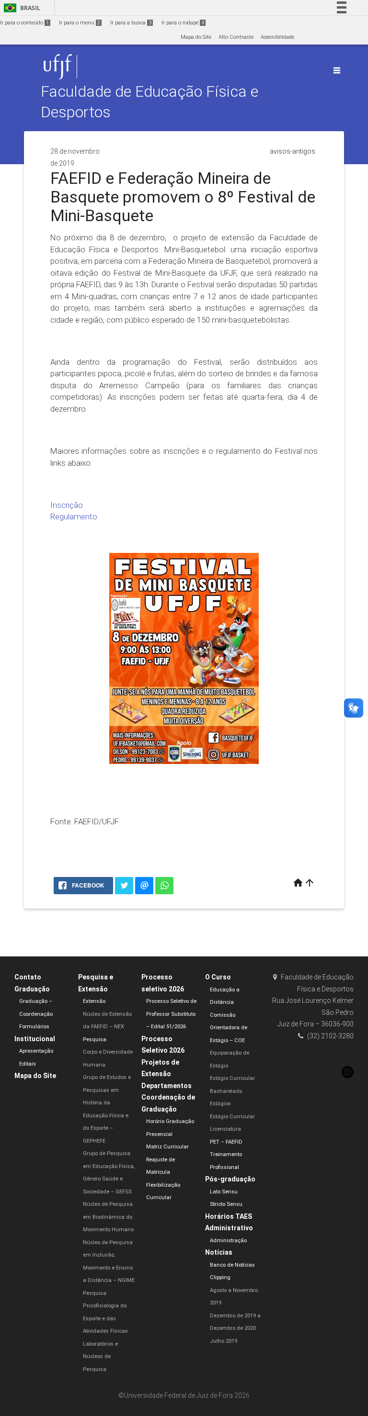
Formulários (34, 1026)
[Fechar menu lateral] (337, 70)
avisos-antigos (292, 151)
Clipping (220, 1277)
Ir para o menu (79, 23)
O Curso (218, 977)
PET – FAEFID (226, 1142)
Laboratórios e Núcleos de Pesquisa (100, 1356)
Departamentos (166, 1086)
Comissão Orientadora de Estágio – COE (228, 1028)
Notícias (218, 1252)
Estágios (220, 1104)
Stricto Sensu (226, 1204)
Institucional (34, 1039)
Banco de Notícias (232, 1265)
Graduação (32, 989)
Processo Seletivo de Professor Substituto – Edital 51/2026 (171, 1014)
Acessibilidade (277, 37)
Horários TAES (228, 1216)
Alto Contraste (235, 37)
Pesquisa (94, 1039)
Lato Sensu (224, 1192)
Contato (27, 977)
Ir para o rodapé (182, 23)
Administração (228, 1240)
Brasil (20, 8)
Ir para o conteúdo (24, 23)
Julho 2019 (223, 1341)
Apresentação (36, 1051)
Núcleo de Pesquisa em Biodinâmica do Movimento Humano (108, 1217)
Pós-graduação (230, 1179)
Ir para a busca (130, 23)
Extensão (94, 1001)
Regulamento (73, 516)
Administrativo (229, 1228)
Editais (27, 1064)
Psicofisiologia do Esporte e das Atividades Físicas (105, 1318)
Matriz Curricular (167, 1147)
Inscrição (66, 505)
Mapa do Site (196, 37)
